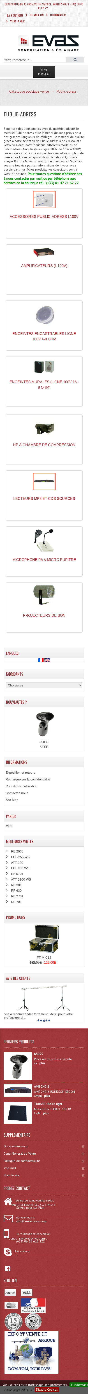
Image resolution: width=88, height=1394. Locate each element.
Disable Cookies (47, 1389)
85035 (44, 742)
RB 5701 (17, 874)
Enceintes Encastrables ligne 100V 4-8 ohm (44, 336)
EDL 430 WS (20, 868)
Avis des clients (18, 978)
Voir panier (17, 21)
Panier (11, 816)
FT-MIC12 (44, 957)
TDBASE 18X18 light (48, 1104)
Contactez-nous (17, 793)
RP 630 (16, 890)
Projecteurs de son (44, 615)
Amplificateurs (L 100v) (44, 266)
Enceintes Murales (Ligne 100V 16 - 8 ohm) (44, 384)
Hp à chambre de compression (44, 445)
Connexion (37, 14)
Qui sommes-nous (16, 1146)
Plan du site (11, 1175)
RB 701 (16, 902)
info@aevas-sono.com (31, 1221)
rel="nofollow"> (4, 1268)
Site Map (12, 800)
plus (42, 1063)
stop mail (10, 1168)
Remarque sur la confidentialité (28, 779)
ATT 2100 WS (21, 879)
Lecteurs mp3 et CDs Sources (44, 499)
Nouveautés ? (16, 702)
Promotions (15, 917)
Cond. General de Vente (20, 1153)
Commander (58, 14)
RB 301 (16, 885)
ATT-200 (17, 862)
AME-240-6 (41, 1086)
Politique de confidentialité (22, 1161)
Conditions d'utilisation (21, 786)
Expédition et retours (20, 772)
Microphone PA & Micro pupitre (44, 560)
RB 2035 (17, 851)
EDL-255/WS (20, 857)
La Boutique (15, 15)
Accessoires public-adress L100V (44, 217)
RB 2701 (17, 896)
